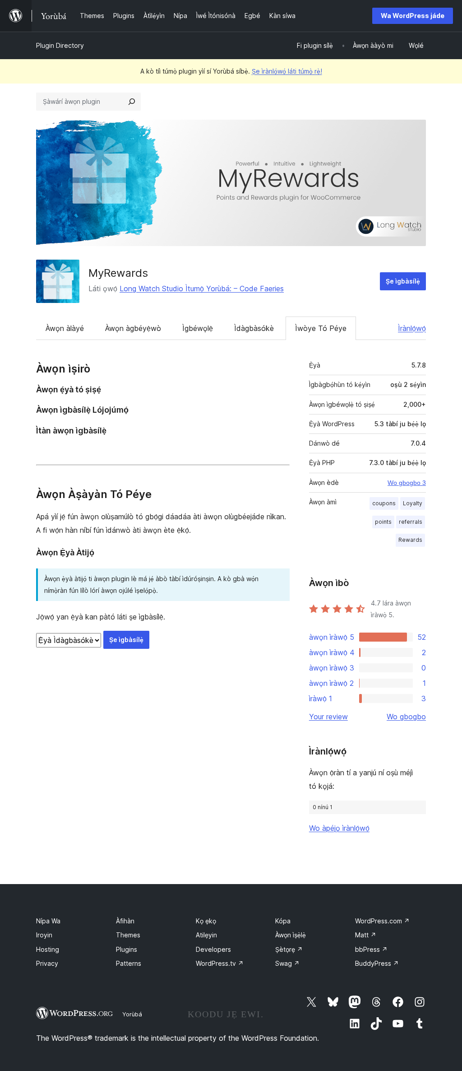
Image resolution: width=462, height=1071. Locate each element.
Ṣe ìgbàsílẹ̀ (403, 281)
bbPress (371, 949)
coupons (384, 503)
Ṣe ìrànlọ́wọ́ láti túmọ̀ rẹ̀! (287, 71)
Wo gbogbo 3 (407, 482)
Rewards (410, 539)
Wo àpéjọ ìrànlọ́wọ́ (339, 828)
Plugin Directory (60, 45)
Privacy (47, 963)
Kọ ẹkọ (206, 921)
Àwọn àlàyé (65, 328)
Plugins (126, 949)
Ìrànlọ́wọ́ (412, 328)
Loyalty (412, 503)
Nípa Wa (48, 921)
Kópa (283, 921)
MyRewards (118, 272)
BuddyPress (377, 963)
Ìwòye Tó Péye (320, 328)
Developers (213, 949)
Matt (365, 935)
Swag (287, 963)
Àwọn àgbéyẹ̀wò (133, 328)
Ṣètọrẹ (289, 949)
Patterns (128, 963)
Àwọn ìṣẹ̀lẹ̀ (290, 935)
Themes (128, 935)
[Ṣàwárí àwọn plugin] (132, 102)
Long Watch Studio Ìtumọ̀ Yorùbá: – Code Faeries (202, 288)
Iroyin (44, 935)
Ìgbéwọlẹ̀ (197, 328)
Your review (328, 716)
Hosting (47, 949)
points (383, 521)
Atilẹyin (206, 935)
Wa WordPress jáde (412, 15)
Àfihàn (125, 921)
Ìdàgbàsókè (254, 328)
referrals (410, 521)
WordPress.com (382, 921)
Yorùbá (132, 1014)
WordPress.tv (220, 963)
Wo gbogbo (406, 716)
